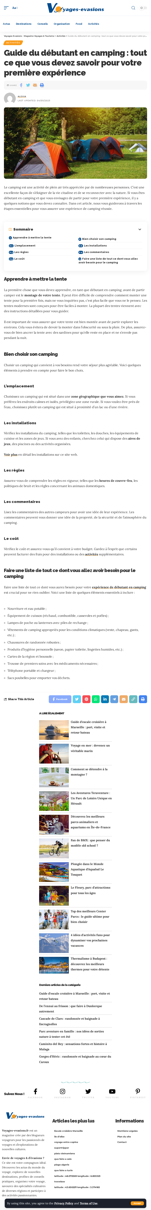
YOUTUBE (112, 1097)
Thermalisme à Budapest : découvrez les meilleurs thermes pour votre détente (90, 964)
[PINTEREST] (138, 1091)
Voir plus (10, 454)
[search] (133, 8)
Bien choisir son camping (99, 238)
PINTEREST (138, 1097)
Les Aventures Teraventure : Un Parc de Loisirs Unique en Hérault (91, 798)
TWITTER (88, 1097)
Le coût (19, 258)
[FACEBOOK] (36, 1091)
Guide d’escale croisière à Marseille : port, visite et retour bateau (88, 727)
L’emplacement (25, 245)
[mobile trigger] (7, 7)
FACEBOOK (35, 1097)
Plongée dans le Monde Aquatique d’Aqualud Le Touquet (87, 869)
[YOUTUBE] (112, 1091)
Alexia (22, 96)
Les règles (21, 252)
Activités (13, 42)
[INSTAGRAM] (62, 1091)
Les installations (95, 245)
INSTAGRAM (62, 1097)
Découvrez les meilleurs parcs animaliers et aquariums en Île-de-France (90, 822)
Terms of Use (89, 1203)
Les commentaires (96, 252)
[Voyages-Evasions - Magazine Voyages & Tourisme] (75, 8)
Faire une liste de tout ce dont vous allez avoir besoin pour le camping (108, 260)
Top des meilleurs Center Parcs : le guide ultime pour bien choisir (90, 916)
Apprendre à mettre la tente (32, 237)
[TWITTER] (88, 1091)
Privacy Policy (63, 1203)
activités (91, 554)
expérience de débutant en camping (119, 587)
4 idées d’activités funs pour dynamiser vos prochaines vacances (90, 940)
